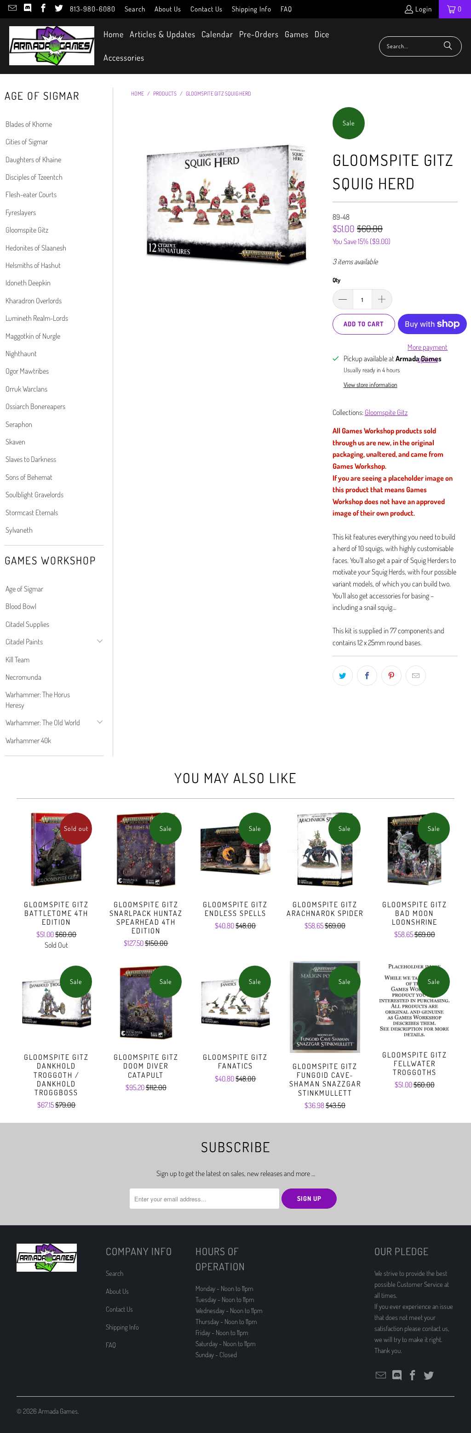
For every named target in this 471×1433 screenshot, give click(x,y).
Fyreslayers (21, 212)
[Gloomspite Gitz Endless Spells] (235, 849)
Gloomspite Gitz (27, 229)
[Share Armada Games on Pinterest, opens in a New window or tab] (391, 675)
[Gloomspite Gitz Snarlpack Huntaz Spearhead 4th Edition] (146, 849)
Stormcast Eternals (32, 512)
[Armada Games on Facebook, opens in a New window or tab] (42, 9)
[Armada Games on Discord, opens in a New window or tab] (27, 9)
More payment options (428, 353)
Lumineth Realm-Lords (37, 318)
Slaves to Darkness (31, 459)
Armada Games (58, 1411)
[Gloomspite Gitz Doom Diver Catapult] (146, 1002)
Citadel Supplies (27, 624)
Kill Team (17, 659)
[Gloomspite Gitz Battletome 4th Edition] (57, 849)
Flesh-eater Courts (31, 194)
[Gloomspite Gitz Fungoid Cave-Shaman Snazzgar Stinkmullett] (325, 1007)
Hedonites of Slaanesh (36, 247)
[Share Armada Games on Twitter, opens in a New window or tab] (343, 675)
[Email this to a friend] (416, 675)
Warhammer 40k (28, 740)
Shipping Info (251, 9)
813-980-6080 (92, 9)
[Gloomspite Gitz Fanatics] (235, 1002)
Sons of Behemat (29, 477)
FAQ (286, 9)
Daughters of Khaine (33, 159)
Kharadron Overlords (34, 300)
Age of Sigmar (24, 588)
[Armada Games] (51, 46)
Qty (336, 280)
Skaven (15, 441)
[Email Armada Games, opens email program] (12, 9)
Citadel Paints (24, 641)
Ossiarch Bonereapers (35, 406)
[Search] (448, 46)
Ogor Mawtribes (27, 370)
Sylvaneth (19, 530)
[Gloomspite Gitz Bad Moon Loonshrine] (414, 849)
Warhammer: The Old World (43, 722)
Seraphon (19, 424)
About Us (168, 9)
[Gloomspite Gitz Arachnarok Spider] (325, 849)
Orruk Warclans (26, 388)
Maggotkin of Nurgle (33, 336)
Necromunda (23, 677)
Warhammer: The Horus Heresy (38, 699)
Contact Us (206, 9)
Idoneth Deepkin (28, 282)
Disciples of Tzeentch (34, 177)
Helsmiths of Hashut (33, 265)
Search (135, 9)
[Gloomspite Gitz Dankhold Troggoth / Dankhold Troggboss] (57, 1002)
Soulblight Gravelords (34, 494)
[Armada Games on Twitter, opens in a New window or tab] (58, 9)
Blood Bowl (21, 606)
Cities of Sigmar (27, 141)
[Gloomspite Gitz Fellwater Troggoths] (414, 1001)
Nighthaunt (21, 353)
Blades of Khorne (29, 124)
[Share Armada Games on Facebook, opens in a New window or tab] (367, 675)
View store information (370, 384)
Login (423, 9)
